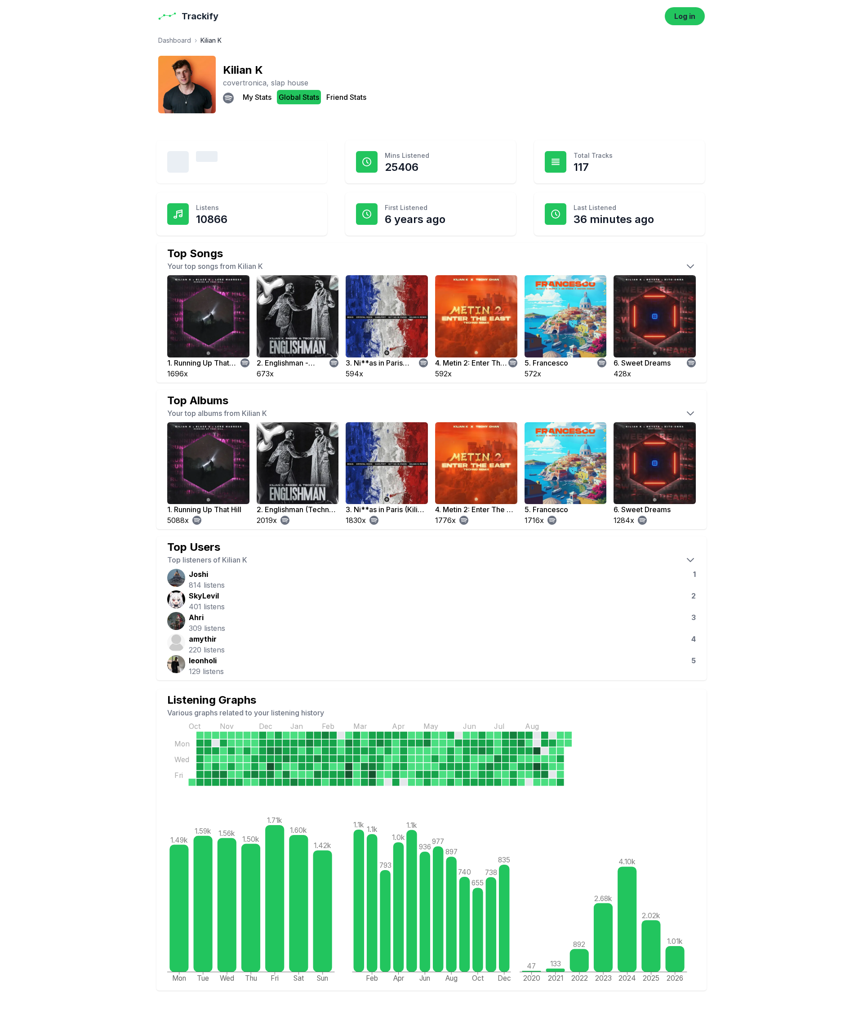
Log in (684, 16)
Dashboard (174, 40)
